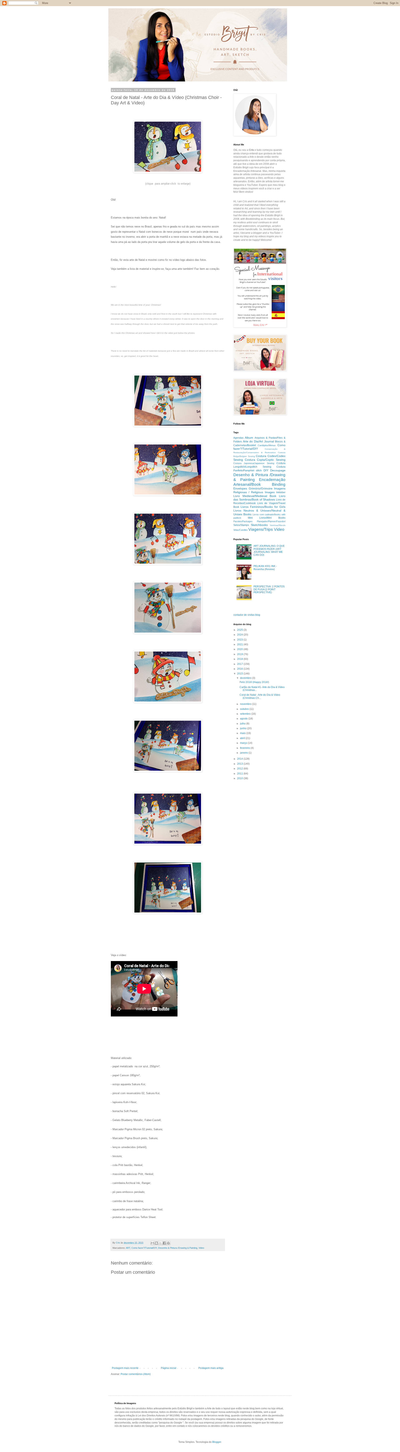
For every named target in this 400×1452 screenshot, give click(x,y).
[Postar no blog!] (156, 1243)
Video (201, 1248)
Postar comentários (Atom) (136, 1374)
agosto (244, 718)
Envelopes (240, 488)
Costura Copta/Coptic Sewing (265, 459)
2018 (240, 659)
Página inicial (168, 1368)
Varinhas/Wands (277, 525)
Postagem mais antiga (211, 1368)
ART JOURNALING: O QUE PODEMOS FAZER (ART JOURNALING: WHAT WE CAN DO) (269, 550)
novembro (246, 704)
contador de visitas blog (246, 614)
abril (243, 738)
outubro (244, 709)
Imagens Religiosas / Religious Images (259, 490)
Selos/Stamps (241, 525)
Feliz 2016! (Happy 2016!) (254, 682)
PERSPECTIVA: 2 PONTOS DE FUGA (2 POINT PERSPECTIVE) (269, 589)
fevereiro (245, 748)
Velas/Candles (240, 530)
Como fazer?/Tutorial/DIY (144, 1248)
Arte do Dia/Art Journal (258, 441)
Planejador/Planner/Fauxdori (271, 521)
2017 (240, 664)
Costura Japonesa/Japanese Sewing (253, 463)
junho (243, 728)
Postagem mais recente (125, 1368)
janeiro (244, 752)
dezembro (246, 678)
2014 (240, 758)
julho (243, 723)
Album (249, 437)
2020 (240, 649)
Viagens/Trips (260, 529)
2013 (240, 763)
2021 (240, 644)
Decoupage (277, 470)
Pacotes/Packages (242, 521)
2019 (240, 654)
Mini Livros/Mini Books (266, 517)
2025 (240, 629)
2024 (240, 634)
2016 (240, 668)
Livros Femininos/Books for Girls (263, 506)
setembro (245, 713)
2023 (240, 639)
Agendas (238, 437)
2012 (240, 768)
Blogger (216, 1442)
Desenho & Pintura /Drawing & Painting (177, 1248)
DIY (266, 470)
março (244, 743)
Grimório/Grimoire (260, 488)
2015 (240, 673)
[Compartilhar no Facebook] (164, 1243)
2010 (240, 778)
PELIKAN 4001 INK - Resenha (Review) (265, 568)
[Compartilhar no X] (160, 1243)
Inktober (280, 492)
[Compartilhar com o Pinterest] (168, 1243)
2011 (240, 773)
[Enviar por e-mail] (152, 1243)
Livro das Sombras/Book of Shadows (259, 497)
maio (243, 733)
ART (128, 1248)
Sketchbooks (259, 525)
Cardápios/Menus (267, 445)
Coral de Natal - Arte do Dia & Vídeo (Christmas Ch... (260, 696)
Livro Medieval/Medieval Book (254, 496)
